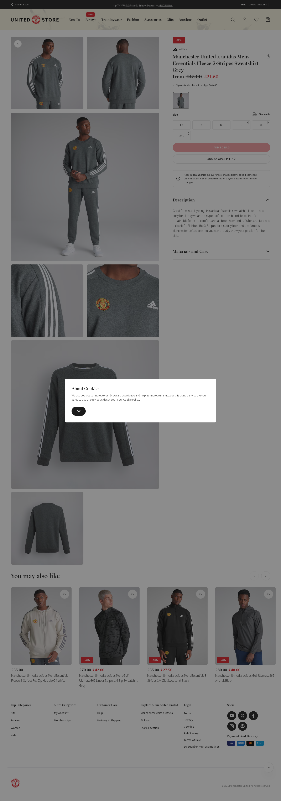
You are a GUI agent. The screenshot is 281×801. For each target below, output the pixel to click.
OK (78, 411)
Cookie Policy (131, 399)
